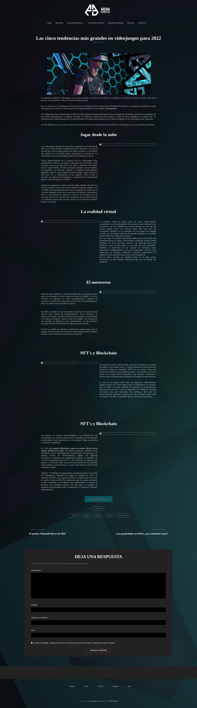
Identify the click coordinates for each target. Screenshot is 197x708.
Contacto (142, 23)
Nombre (34, 605)
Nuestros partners (115, 23)
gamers (86, 515)
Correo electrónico (40, 618)
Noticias (130, 23)
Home (49, 23)
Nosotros (59, 23)
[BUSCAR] (149, 23)
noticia (109, 515)
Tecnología (100, 508)
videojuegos (123, 515)
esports (74, 515)
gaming (98, 515)
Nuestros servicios (75, 23)
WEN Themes (114, 701)
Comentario (36, 570)
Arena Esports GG (95, 701)
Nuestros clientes (96, 23)
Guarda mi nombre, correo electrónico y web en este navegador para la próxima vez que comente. (74, 643)
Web (32, 630)
